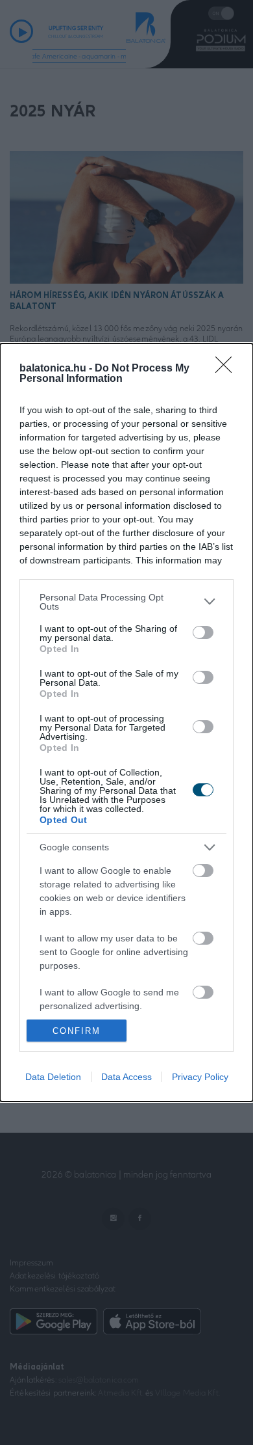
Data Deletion (53, 1077)
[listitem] (126, 602)
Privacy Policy (200, 1077)
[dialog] (126, 722)
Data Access (126, 1077)
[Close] (227, 369)
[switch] (203, 632)
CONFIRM (77, 1031)
